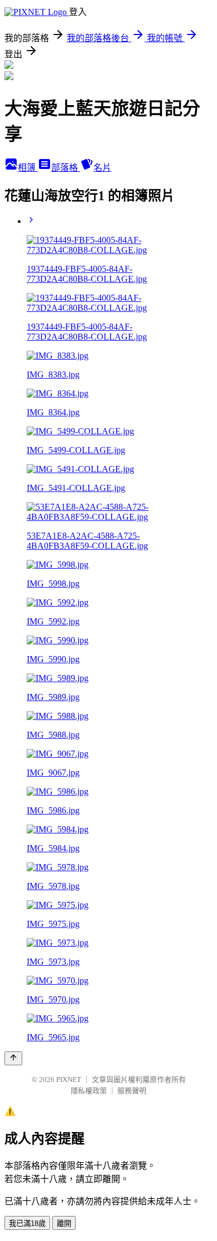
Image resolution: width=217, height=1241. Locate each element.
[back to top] (13, 1058)
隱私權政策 (89, 1090)
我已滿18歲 (27, 1223)
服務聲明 (131, 1090)
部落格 (65, 167)
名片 (102, 167)
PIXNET (68, 1079)
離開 (64, 1223)
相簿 (28, 167)
